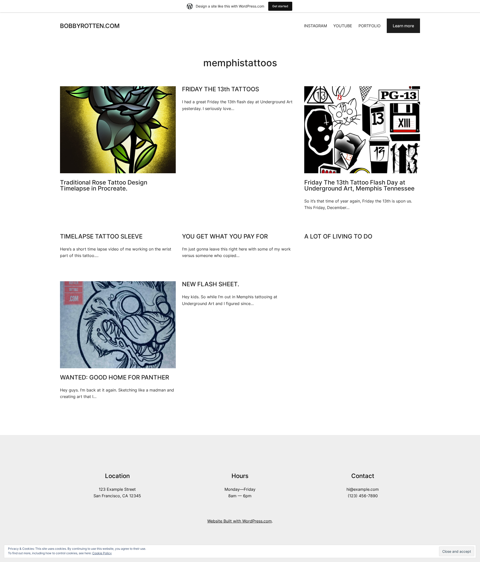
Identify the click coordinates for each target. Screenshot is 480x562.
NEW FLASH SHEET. (210, 284)
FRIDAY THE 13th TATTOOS (220, 89)
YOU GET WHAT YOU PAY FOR (225, 237)
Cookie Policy (102, 553)
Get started (280, 6)
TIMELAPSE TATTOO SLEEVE (101, 237)
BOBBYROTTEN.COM (90, 26)
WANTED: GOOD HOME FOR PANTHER (114, 377)
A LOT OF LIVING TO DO (338, 237)
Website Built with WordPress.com (239, 521)
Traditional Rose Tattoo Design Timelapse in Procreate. (103, 186)
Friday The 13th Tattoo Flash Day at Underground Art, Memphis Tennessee (359, 186)
